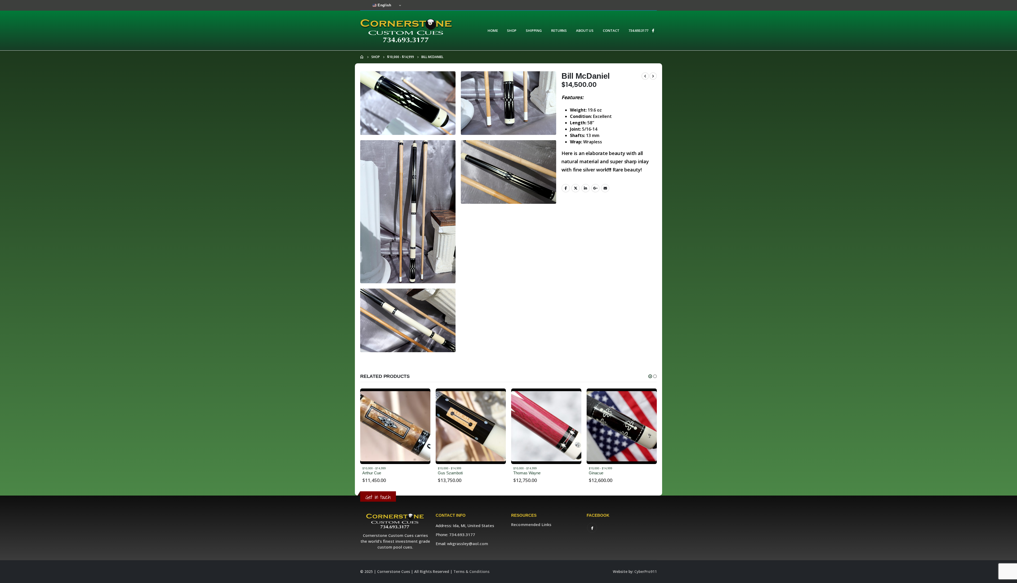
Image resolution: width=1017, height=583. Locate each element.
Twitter (575, 188)
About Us (585, 30)
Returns (559, 30)
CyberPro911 (645, 571)
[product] (395, 426)
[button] (650, 376)
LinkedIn (585, 188)
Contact (611, 30)
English (384, 5)
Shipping (534, 30)
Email (605, 188)
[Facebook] (653, 30)
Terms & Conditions (471, 571)
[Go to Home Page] (362, 57)
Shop (511, 30)
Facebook (565, 188)
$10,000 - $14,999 (374, 468)
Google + (595, 188)
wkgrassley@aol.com (467, 543)
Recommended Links (531, 524)
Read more (421, 397)
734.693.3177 (638, 30)
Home (493, 30)
